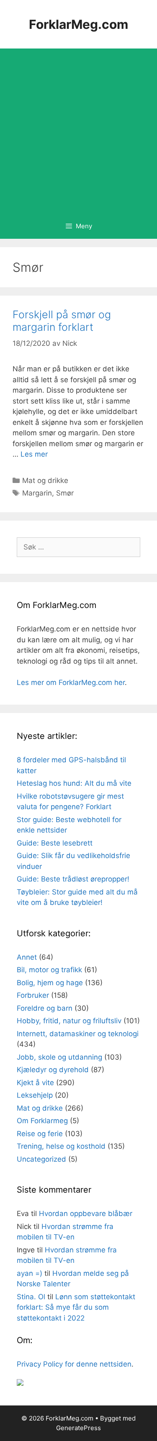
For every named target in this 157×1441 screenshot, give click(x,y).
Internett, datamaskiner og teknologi (78, 1034)
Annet (27, 957)
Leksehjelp (35, 1095)
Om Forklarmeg (42, 1121)
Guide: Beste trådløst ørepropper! (73, 879)
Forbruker (33, 995)
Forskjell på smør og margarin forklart (62, 320)
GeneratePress (78, 1428)
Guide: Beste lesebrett (55, 843)
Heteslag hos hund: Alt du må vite (74, 783)
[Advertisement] (78, 131)
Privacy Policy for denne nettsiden (74, 1364)
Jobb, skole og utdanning (59, 1057)
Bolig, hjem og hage (50, 983)
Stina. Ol (31, 1297)
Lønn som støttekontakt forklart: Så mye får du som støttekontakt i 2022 (76, 1307)
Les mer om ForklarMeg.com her (71, 682)
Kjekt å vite (35, 1082)
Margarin (37, 493)
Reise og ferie (40, 1133)
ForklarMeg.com (78, 24)
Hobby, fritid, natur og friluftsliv (69, 1021)
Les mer (34, 454)
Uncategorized (41, 1159)
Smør (65, 493)
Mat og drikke (45, 480)
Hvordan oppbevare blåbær (85, 1213)
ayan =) (29, 1273)
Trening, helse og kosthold (61, 1146)
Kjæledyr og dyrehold (53, 1069)
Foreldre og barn (44, 1008)
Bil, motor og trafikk (49, 970)
